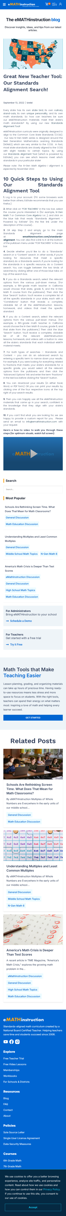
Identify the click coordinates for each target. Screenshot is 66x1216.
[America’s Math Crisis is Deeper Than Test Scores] (33, 929)
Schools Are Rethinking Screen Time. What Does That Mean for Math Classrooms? (30, 509)
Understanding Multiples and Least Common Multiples (31, 538)
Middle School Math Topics (22, 553)
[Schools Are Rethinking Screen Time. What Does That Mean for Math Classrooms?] (33, 764)
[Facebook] (11, 1041)
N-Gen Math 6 (49, 553)
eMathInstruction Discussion (23, 576)
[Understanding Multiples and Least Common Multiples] (33, 845)
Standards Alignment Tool (22, 154)
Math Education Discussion (22, 524)
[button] (4, 4)
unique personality (37, 113)
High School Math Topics (20, 590)
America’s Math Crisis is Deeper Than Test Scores (29, 568)
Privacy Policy (51, 1189)
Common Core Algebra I (28, 215)
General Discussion (17, 517)
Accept (33, 1207)
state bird (37, 110)
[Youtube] (5, 1041)
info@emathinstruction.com (41, 421)
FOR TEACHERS (30, 208)
